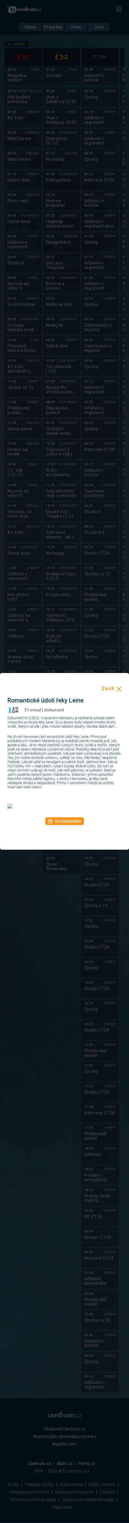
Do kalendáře (68, 821)
